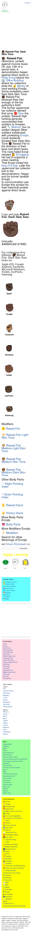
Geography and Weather (12, 818)
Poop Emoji (9, 77)
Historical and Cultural (11, 873)
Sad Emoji (6, 664)
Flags (6, 599)
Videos (5, 791)
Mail (6, 882)
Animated (6, 763)
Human (6, 802)
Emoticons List (8, 903)
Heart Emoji (6, 648)
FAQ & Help (7, 793)
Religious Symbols (10, 846)
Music (6, 851)
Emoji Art (6, 676)
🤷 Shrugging (20, 154)
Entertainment (9, 849)
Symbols (6, 597)
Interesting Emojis (9, 776)
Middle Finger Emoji (9, 656)
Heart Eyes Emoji (8, 660)
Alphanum (7, 896)
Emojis (24, 135)
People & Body (8, 584)
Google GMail (7, 744)
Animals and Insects (12, 811)
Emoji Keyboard (8, 650)
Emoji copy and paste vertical (13, 761)
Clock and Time (10, 832)
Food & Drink (8, 588)
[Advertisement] (16, 33)
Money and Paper (10, 844)
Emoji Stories (7, 678)
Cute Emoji (6, 666)
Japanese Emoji (8, 670)
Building (7, 858)
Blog (4, 772)
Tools (6, 842)
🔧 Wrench (14, 127)
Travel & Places (9, 590)
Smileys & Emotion (10, 582)
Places (6, 892)
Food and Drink (9, 825)
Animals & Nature (9, 586)
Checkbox (7, 889)
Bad (5, 885)
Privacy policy (7, 784)
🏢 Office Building (13, 80)
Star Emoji (6, 674)
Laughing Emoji (8, 658)
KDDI (5, 748)
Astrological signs (10, 835)
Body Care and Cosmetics (13, 868)
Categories (27, 3)
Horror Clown (7, 778)
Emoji (5, 644)
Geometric (7, 880)
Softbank (6, 746)
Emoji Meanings (8, 652)
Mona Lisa (6, 786)
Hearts (6, 823)
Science (7, 830)
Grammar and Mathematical (14, 866)
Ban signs (8, 837)
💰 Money (19, 86)
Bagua (6, 887)
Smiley (6, 804)
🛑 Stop (19, 113)
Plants (6, 813)
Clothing (7, 863)
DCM (4, 750)
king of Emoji (9, 165)
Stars (6, 820)
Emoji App (6, 668)
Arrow (6, 854)
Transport (7, 861)
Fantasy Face (9, 806)
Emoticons (6, 780)
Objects (6, 595)
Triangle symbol (9, 870)
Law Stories (7, 782)
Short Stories (7, 755)
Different (7, 877)
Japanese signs (9, 839)
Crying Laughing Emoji (10, 662)
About (5, 769)
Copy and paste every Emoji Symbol (15, 759)
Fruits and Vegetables (12, 816)
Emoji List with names (10, 757)
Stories (5, 789)
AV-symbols (8, 894)
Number (7, 856)
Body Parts (8, 809)
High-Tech (8, 827)
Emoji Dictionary (8, 752)
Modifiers (7, 899)
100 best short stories (10, 774)
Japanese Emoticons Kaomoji (14, 906)
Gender (7, 875)
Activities (7, 592)
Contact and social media (11, 767)
